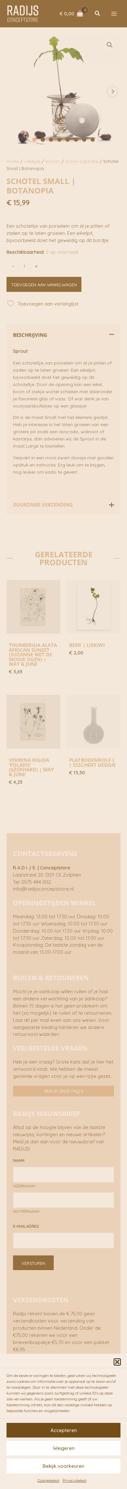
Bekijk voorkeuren (63, 1466)
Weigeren (64, 1448)
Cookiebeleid (48, 1480)
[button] (117, 1362)
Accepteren (63, 1430)
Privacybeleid (74, 1480)
